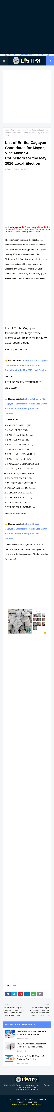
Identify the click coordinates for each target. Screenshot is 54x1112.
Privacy (20, 1102)
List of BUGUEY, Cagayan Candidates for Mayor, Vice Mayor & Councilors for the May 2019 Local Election (26, 365)
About (18, 1099)
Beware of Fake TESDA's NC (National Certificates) (30, 1057)
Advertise (29, 1099)
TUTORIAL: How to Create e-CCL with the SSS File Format (32, 1033)
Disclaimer (32, 1102)
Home (7, 130)
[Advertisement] (27, 27)
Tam (8, 169)
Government (15, 130)
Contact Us (42, 1099)
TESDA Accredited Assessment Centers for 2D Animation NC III (31, 1045)
